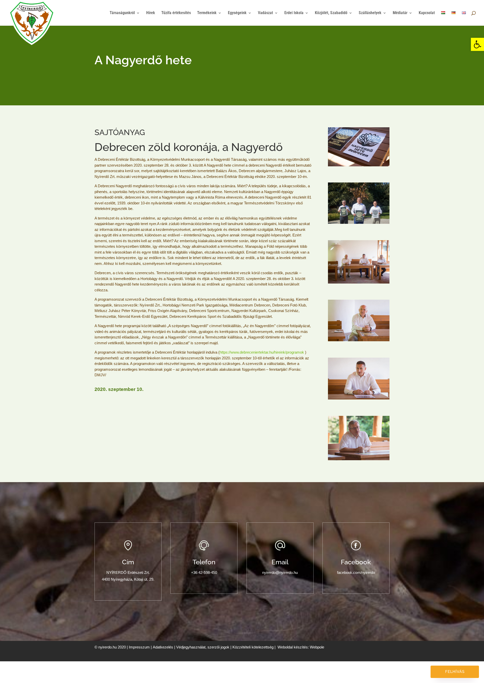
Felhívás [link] (454, 671)
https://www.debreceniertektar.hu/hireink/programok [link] (262, 352)
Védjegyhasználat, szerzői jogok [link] (202, 647)
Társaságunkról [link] (122, 13)
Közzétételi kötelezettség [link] (253, 647)
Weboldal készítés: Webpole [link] (301, 647)
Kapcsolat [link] (427, 13)
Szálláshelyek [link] (370, 13)
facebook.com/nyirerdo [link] (356, 572)
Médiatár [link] (400, 13)
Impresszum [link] (139, 647)
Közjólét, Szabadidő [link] (331, 13)
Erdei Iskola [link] (294, 13)
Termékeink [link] (207, 13)
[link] (477, 44)
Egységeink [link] (237, 13)
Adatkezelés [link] (163, 647)
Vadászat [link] (265, 13)
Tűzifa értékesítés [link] (176, 13)
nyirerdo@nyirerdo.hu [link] (280, 572)
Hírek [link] (150, 13)
